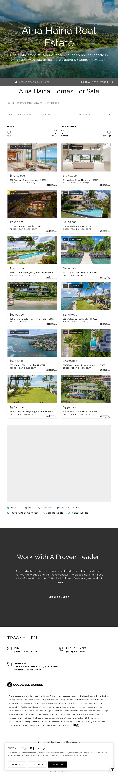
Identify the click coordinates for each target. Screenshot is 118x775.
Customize (37, 764)
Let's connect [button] (59, 597)
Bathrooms (49, 114)
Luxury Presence (67, 742)
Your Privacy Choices (59, 772)
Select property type (19, 114)
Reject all (17, 764)
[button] (97, 82)
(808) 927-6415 (76, 651)
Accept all (57, 764)
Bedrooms (84, 114)
